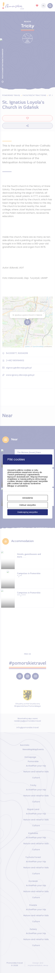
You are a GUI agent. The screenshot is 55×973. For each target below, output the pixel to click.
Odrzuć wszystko (27, 505)
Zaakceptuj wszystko (27, 512)
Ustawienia (27, 497)
